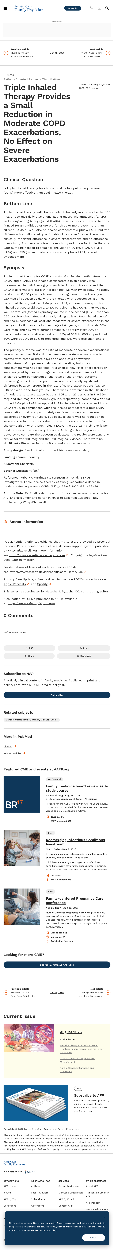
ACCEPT (94, 1238)
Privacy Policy (49, 1230)
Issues (7, 1192)
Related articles (12, 753)
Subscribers (38, 1199)
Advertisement (57, 21)
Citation (8, 746)
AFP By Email (66, 1199)
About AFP (92, 1186)
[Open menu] (5, 8)
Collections (10, 1205)
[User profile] (99, 8)
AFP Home (10, 1186)
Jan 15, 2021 (57, 52)
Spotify (42, 584)
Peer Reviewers (39, 1192)
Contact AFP (65, 1205)
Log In (7, 632)
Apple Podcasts (15, 584)
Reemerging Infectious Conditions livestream (75, 842)
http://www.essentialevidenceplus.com (37, 555)
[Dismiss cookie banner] (104, 1217)
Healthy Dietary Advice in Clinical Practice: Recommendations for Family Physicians (82, 1049)
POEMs (9, 75)
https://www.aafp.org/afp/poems (31, 603)
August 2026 (71, 1032)
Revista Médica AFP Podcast (97, 1211)
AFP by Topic (11, 1199)
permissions (39, 1149)
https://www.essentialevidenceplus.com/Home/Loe (46, 572)
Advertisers (37, 1205)
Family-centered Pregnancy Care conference (74, 900)
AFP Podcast (93, 1202)
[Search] (107, 8)
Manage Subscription (70, 1192)
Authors (35, 1186)
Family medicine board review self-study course (77, 788)
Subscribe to (89, 1095)
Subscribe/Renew (68, 1186)
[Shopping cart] (91, 8)
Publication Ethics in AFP (97, 1194)
